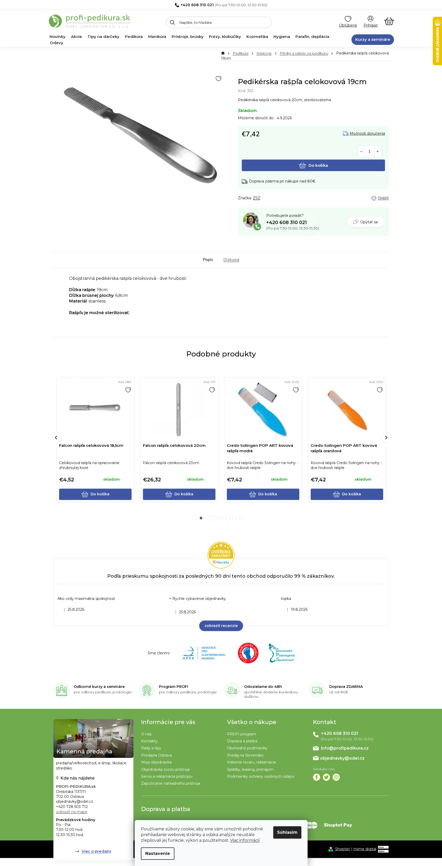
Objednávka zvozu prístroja (165, 769)
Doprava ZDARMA (346, 686)
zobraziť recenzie (221, 625)
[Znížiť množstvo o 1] (361, 151)
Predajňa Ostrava (156, 755)
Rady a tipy (151, 748)
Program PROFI (173, 686)
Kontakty (149, 741)
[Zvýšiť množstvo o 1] (377, 151)
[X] (326, 777)
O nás (146, 734)
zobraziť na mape (71, 811)
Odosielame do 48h (263, 686)
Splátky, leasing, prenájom (250, 769)
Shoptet (342, 849)
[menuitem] (57, 37)
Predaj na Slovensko (245, 755)
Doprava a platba (242, 741)
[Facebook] (316, 777)
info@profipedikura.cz (345, 748)
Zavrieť (274, 198)
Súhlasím (287, 832)
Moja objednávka (156, 762)
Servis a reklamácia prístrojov (167, 776)
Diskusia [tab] (231, 260)
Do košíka (318, 165)
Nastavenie (157, 853)
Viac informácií (245, 840)
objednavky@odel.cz (342, 758)
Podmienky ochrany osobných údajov (261, 776)
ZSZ (256, 198)
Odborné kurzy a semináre (99, 686)
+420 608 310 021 (197, 5)
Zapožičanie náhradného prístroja (170, 783)
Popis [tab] (208, 260)
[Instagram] (336, 777)
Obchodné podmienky (247, 748)
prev (56, 437)
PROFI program (241, 734)
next (386, 437)
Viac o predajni (96, 851)
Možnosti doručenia (367, 133)
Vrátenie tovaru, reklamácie (251, 762)
